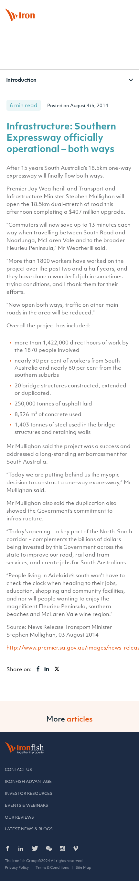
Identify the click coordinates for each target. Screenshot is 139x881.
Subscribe (119, 7)
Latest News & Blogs (29, 829)
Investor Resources (28, 793)
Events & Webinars (26, 805)
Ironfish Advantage (28, 781)
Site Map (83, 867)
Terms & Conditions (52, 867)
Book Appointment (60, 7)
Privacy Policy (17, 867)
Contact (93, 7)
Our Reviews (19, 817)
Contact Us (18, 769)
